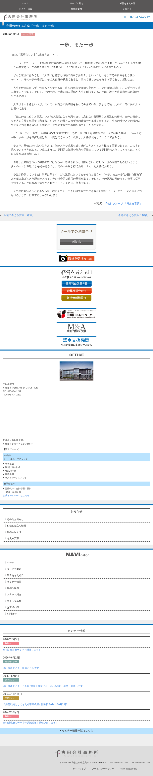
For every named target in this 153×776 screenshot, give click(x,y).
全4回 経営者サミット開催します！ (22, 649)
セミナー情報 (14, 581)
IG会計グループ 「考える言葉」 (123, 203)
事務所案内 (13, 588)
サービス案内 (14, 569)
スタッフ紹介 (14, 594)
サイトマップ (79, 768)
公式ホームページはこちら (16, 495)
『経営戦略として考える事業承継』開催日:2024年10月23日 (35, 704)
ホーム (25, 3)
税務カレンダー (15, 532)
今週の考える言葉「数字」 (133, 215)
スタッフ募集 (14, 601)
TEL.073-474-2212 (136, 17)
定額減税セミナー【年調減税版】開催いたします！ (30, 722)
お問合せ (127, 9)
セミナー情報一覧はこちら (77, 730)
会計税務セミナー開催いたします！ (22, 668)
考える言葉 (13, 538)
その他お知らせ (15, 519)
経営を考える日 (15, 575)
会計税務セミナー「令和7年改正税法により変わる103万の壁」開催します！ (44, 686)
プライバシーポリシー (103, 768)
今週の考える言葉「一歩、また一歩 (30, 25)
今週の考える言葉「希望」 (19, 215)
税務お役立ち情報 (16, 525)
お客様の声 (13, 607)
